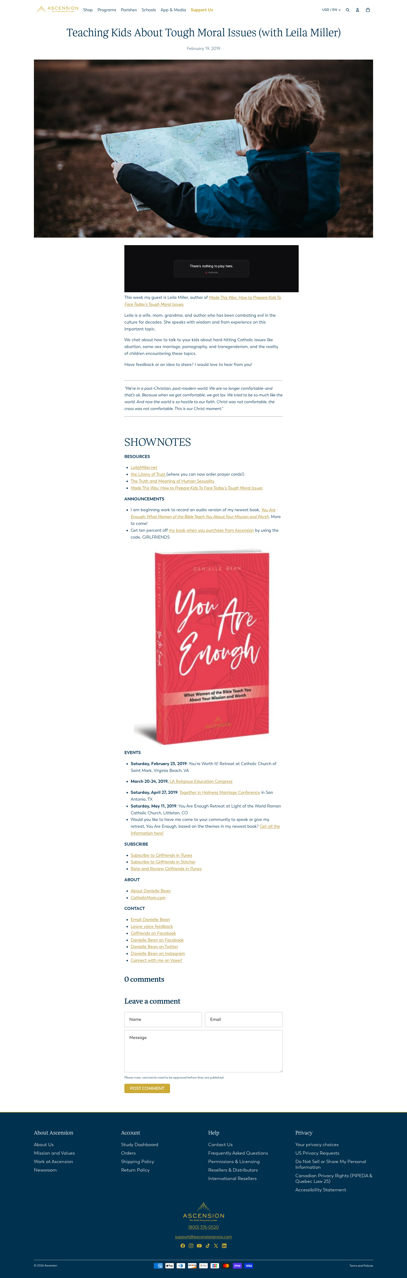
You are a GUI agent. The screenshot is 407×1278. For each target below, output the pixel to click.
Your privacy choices (317, 1144)
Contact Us (220, 1144)
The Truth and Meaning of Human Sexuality (172, 481)
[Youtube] (199, 1246)
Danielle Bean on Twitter (154, 946)
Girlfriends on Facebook (153, 933)
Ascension (51, 1265)
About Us (44, 1144)
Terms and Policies (361, 1265)
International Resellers (232, 1178)
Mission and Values (54, 1153)
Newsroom (45, 1170)
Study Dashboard (139, 1144)
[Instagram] (191, 1246)
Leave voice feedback (152, 926)
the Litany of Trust (149, 474)
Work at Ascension (53, 1161)
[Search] (347, 10)
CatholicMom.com (148, 897)
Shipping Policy (137, 1161)
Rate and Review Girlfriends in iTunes (166, 868)
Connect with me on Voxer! (156, 960)
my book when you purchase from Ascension (211, 530)
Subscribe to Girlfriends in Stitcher (163, 861)
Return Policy (135, 1170)
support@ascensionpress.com (203, 1236)
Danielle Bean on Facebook (157, 940)
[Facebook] (183, 1246)
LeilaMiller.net (144, 467)
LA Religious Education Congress (201, 781)
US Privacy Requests (317, 1153)
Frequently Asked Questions (238, 1153)
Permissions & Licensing (234, 1161)
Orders (128, 1153)
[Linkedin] (224, 1246)
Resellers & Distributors (233, 1170)
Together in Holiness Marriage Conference (219, 792)
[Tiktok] (208, 1246)
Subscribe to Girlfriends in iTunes (161, 855)
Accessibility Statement (320, 1189)
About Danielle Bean (151, 890)
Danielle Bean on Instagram (158, 953)
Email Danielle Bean (150, 919)
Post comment (147, 1088)
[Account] (357, 10)
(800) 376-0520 (203, 1226)
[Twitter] (216, 1246)
